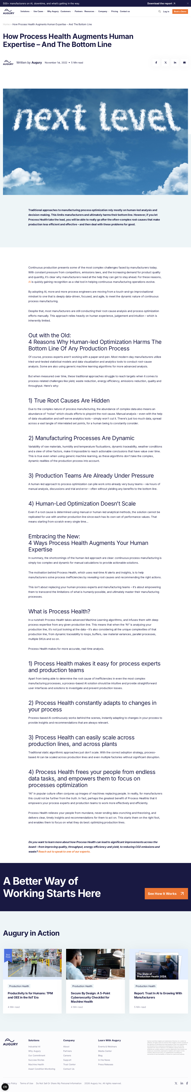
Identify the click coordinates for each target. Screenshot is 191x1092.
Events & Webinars (107, 1046)
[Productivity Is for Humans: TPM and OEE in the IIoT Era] (32, 981)
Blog (100, 1055)
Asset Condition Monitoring (41, 1069)
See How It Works (162, 894)
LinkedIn (181, 1083)
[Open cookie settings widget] (5, 1087)
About (66, 1046)
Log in (166, 11)
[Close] (188, 3)
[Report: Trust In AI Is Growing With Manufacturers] (158, 981)
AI (29, 281)
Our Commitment (36, 1055)
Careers (67, 1055)
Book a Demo (180, 11)
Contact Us (68, 1069)
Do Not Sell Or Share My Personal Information (58, 1083)
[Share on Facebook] (156, 62)
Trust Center (69, 1064)
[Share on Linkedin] (175, 62)
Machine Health (36, 1064)
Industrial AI (34, 1046)
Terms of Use (26, 1083)
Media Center (105, 1051)
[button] (159, 11)
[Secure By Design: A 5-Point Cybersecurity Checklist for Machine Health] (95, 981)
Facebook (187, 1083)
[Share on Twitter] (165, 62)
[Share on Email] (184, 62)
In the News (104, 1060)
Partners (67, 1051)
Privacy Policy (10, 1083)
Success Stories (36, 1060)
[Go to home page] (8, 11)
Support (67, 1060)
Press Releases (105, 1064)
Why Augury (34, 1051)
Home (6, 24)
